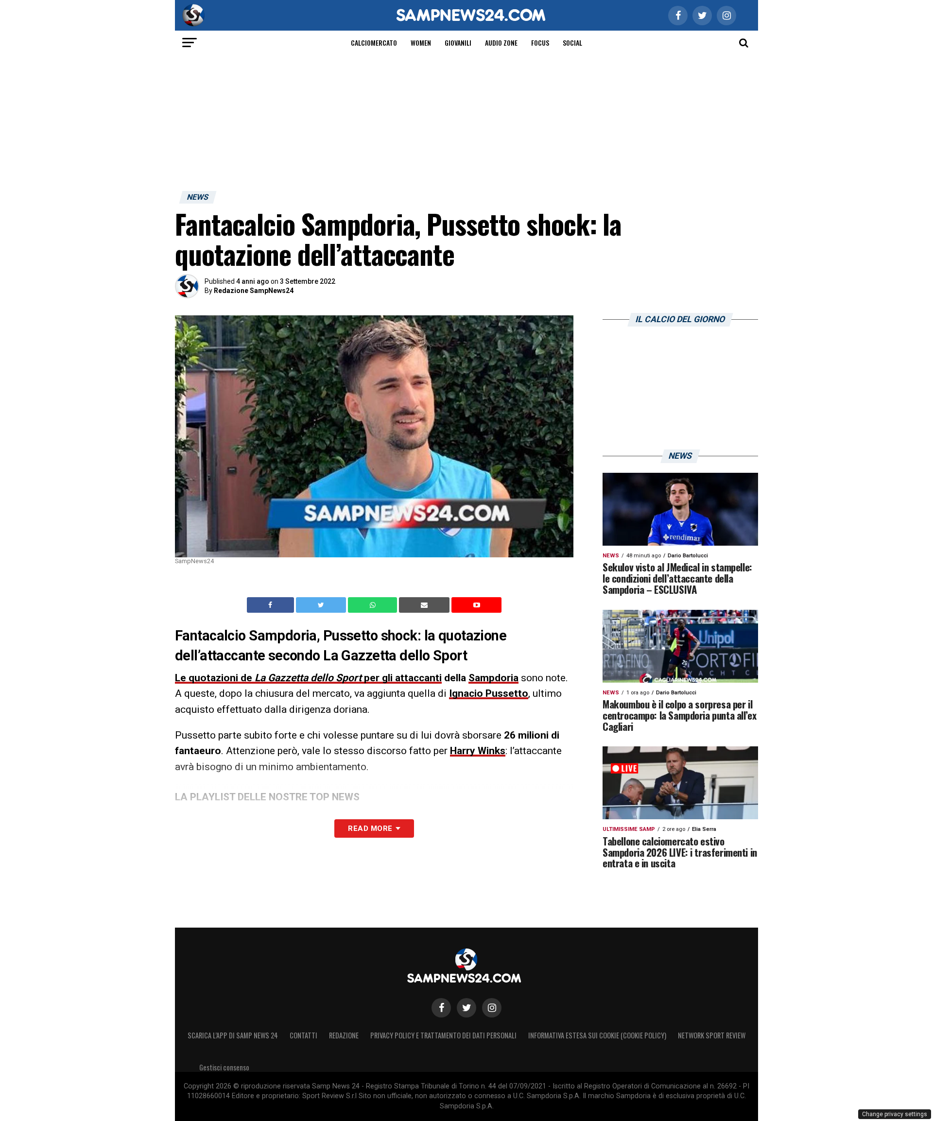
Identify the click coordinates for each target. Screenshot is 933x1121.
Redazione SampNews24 (254, 290)
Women (421, 42)
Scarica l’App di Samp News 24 (233, 1035)
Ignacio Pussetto (488, 693)
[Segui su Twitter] (466, 1008)
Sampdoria (493, 678)
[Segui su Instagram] (491, 1008)
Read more (370, 828)
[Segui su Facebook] (441, 1008)
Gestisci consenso (224, 1067)
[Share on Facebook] (271, 605)
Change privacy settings (894, 1114)
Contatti (303, 1035)
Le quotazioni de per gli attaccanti (308, 678)
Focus (540, 42)
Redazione (344, 1035)
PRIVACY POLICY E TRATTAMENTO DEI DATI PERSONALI (443, 1035)
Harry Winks (477, 751)
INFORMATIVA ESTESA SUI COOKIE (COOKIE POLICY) (597, 1035)
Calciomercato (374, 42)
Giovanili (458, 42)
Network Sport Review (711, 1035)
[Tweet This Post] (322, 605)
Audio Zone (501, 42)
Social (572, 42)
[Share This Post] (373, 605)
